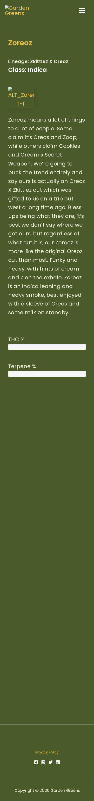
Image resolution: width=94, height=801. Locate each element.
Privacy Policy (47, 752)
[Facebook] (36, 762)
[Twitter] (50, 762)
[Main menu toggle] (81, 10)
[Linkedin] (58, 762)
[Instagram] (43, 762)
